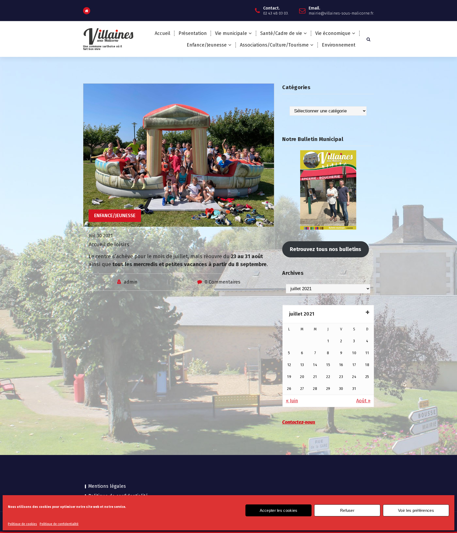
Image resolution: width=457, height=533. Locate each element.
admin (131, 282)
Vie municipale (231, 33)
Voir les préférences (416, 510)
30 (341, 388)
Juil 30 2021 (101, 236)
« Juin (292, 401)
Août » (363, 401)
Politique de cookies (22, 524)
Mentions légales (107, 486)
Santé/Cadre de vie (281, 33)
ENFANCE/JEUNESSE (114, 215)
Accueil (162, 33)
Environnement (338, 45)
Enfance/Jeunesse (207, 45)
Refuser (347, 510)
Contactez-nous (298, 422)
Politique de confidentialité (59, 524)
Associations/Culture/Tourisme (274, 45)
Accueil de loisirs (109, 244)
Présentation (193, 33)
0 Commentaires (222, 282)
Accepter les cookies (279, 510)
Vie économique (332, 33)
